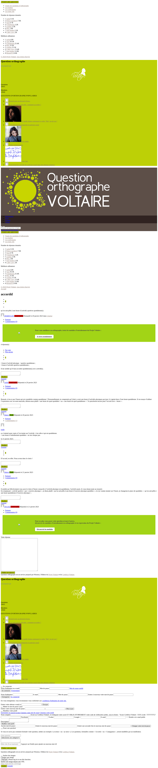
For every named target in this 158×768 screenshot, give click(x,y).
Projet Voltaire (53, 575)
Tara (8, 23)
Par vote (8, 350)
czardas (9, 26)
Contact (7, 220)
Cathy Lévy (10, 32)
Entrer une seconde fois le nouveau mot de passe (94, 726)
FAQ (7, 218)
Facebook (24, 717)
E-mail (35, 695)
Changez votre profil (47, 713)
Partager (8, 320)
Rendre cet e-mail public (137, 717)
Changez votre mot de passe (29, 713)
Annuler (3, 379)
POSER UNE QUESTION (10, 2)
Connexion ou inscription (9, 230)
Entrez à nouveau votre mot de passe (100, 695)
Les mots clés (9, 11)
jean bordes (10, 30)
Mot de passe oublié (76, 688)
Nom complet (5, 715)
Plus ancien (9, 352)
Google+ (77, 717)
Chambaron (10, 25)
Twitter (51, 717)
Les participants (10, 10)
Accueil (3, 289)
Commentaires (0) (11, 321)
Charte (7, 222)
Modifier (4, 377)
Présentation (9, 216)
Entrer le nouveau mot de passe (46, 726)
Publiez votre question (9, 748)
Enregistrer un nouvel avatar (10, 713)
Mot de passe (44, 688)
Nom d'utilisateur (7, 695)
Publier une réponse (8, 572)
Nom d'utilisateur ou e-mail (10, 688)
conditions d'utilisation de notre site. (54, 701)
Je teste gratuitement (44, 336)
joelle (8, 19)
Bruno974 (10, 53)
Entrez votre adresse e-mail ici (11, 704)
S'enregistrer (15, 691)
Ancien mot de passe (8, 726)
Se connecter (15, 697)
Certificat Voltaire (68, 575)
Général (49, 316)
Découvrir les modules (45, 529)
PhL (8, 28)
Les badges (9, 8)
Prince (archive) (12, 21)
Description (5, 722)
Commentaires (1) (11, 421)
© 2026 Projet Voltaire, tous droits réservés (15, 57)
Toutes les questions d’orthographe (17, 6)
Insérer (4, 766)
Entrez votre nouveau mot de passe (13, 709)
